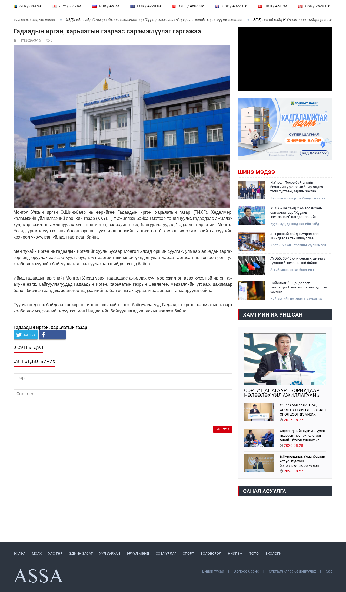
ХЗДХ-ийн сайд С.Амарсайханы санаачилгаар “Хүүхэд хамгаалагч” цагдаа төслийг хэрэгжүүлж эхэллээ (143, 20)
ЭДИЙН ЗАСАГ (81, 553)
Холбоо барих (246, 571)
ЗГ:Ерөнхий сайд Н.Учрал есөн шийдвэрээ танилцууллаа (291, 20)
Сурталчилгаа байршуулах (292, 571)
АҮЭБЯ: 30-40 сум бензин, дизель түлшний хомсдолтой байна (297, 260)
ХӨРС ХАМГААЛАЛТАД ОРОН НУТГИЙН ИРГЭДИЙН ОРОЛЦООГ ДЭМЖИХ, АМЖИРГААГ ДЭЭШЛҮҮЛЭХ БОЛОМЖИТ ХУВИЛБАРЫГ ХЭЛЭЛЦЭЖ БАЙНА (303, 409)
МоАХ (37, 553)
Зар (329, 571)
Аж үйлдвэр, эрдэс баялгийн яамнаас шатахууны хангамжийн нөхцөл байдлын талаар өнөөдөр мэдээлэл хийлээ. (296, 270)
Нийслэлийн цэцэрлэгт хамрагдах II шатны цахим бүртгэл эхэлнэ (298, 287)
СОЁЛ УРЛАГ (166, 553)
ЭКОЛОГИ (273, 553)
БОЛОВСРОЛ (211, 553)
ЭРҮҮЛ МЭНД (138, 553)
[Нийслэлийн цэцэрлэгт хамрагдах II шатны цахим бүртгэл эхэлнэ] (251, 290)
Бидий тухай (213, 571)
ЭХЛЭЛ (19, 553)
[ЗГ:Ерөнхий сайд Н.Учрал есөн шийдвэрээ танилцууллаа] (251, 241)
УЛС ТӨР (55, 553)
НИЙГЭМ (235, 553)
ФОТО (254, 553)
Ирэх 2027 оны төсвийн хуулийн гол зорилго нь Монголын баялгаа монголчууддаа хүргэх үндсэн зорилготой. (298, 245)
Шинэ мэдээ (256, 172)
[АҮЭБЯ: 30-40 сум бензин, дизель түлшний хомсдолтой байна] (251, 265)
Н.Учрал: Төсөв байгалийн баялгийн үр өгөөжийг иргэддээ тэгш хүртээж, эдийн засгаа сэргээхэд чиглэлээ (296, 187)
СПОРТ (188, 553)
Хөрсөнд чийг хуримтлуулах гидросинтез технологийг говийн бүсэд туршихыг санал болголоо (302, 435)
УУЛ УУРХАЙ (109, 553)
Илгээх (223, 429)
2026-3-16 (33, 40)
